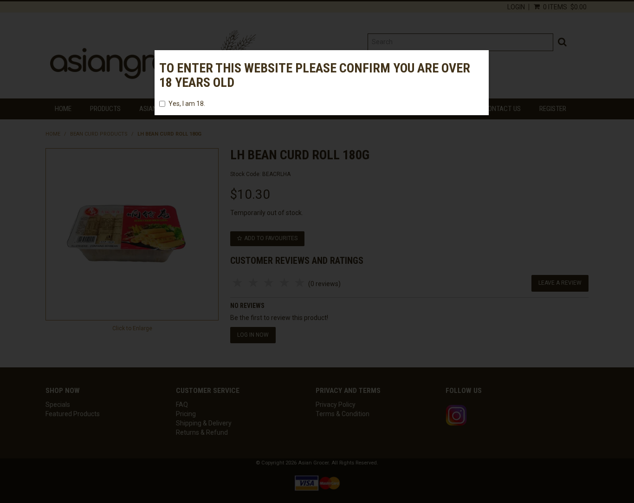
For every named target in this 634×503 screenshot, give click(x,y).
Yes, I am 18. (186, 103)
